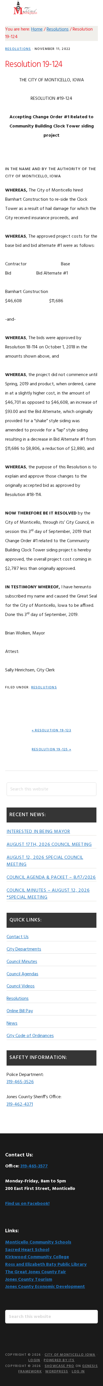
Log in (78, 1371)
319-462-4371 (20, 1104)
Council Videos (21, 986)
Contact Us (18, 937)
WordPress (56, 1371)
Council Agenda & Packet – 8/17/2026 (51, 877)
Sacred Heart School (27, 1250)
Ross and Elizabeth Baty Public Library (46, 1264)
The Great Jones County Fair (35, 1272)
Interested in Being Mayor (38, 831)
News (12, 1023)
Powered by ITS (59, 1360)
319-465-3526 (20, 1082)
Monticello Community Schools (38, 1242)
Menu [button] (91, 7)
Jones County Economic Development (45, 1287)
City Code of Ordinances (30, 1036)
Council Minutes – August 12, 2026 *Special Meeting (48, 894)
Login (34, 1360)
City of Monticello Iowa (25, 7)
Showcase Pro (59, 1366)
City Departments (24, 949)
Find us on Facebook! (27, 1203)
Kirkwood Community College (37, 1257)
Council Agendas (22, 974)
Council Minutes (22, 962)
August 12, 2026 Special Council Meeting (45, 861)
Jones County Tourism (28, 1279)
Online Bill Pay (20, 1011)
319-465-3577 (34, 1166)
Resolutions (18, 49)
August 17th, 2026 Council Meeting (49, 844)
